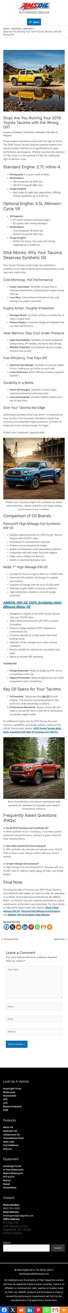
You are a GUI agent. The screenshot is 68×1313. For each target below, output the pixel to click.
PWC (5, 1110)
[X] (12, 927)
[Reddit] (19, 927)
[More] (49, 927)
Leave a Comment (12, 132)
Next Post (60, 939)
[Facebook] (6, 927)
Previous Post (9, 939)
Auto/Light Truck (12, 1088)
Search (6, 1242)
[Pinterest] (31, 927)
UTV (5, 1103)
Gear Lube (8, 1141)
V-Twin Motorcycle (13, 1169)
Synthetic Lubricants (34, 132)
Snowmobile (9, 1095)
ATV (5, 1099)
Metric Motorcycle (13, 1173)
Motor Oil (8, 1127)
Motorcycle (9, 1092)
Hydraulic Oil (10, 1131)
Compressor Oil (11, 1134)
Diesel (6, 1184)
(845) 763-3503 (11, 1208)
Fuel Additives (11, 1145)
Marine (7, 1180)
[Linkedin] (25, 927)
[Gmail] (43, 927)
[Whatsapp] (37, 927)
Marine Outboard (12, 1106)
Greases (7, 1149)
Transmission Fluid (13, 1138)
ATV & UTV (9, 1176)
